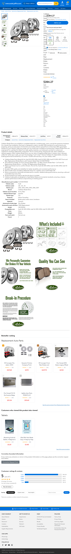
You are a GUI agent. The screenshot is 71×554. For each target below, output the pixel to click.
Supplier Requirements (7, 529)
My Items (63, 8)
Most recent (11, 492)
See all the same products (63, 449)
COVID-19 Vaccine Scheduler (44, 517)
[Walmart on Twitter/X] (6, 545)
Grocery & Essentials (30, 8)
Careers (57, 8)
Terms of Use (57, 517)
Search (66, 492)
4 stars (22, 476)
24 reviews (54, 77)
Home (2, 11)
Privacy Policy (57, 519)
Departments (8, 8)
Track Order (45, 508)
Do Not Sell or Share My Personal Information (60, 528)
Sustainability (5, 526)
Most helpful (31, 492)
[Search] (56, 3)
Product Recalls (41, 526)
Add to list (52, 52)
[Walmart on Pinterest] (12, 545)
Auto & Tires (8, 11)
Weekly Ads (56, 508)
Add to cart (57, 23)
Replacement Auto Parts (32, 11)
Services (15, 8)
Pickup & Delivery (41, 8)
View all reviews (7, 487)
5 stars (22, 474)
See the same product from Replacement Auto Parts (56, 405)
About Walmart (5, 517)
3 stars (22, 478)
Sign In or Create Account (20, 508)
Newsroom (4, 521)
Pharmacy (50, 8)
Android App (5, 539)
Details (59, 49)
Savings (21, 8)
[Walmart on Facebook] (3, 545)
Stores (20, 519)
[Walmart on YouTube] (9, 545)
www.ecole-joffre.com (46, 103)
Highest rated (21, 492)
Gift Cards (21, 526)
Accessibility (40, 524)
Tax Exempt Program (42, 529)
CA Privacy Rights (58, 521)
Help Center (35, 508)
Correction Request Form (10, 462)
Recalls (38, 521)
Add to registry (63, 52)
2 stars (22, 480)
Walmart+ (21, 524)
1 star (22, 482)
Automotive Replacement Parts (19, 11)
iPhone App (4, 536)
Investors (4, 524)
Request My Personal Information (59, 524)
